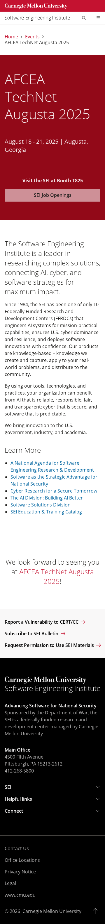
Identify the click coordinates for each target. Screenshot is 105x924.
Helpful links (18, 799)
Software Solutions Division (40, 505)
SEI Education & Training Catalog (46, 512)
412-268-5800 (19, 771)
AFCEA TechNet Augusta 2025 (56, 576)
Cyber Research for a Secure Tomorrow (53, 491)
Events (32, 37)
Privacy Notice (20, 871)
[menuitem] (40, 17)
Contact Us (17, 848)
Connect (14, 811)
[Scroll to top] (96, 911)
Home (11, 37)
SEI (8, 787)
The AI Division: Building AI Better (46, 498)
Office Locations (22, 860)
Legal (10, 883)
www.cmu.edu (20, 895)
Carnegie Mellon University (51, 911)
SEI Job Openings (52, 195)
